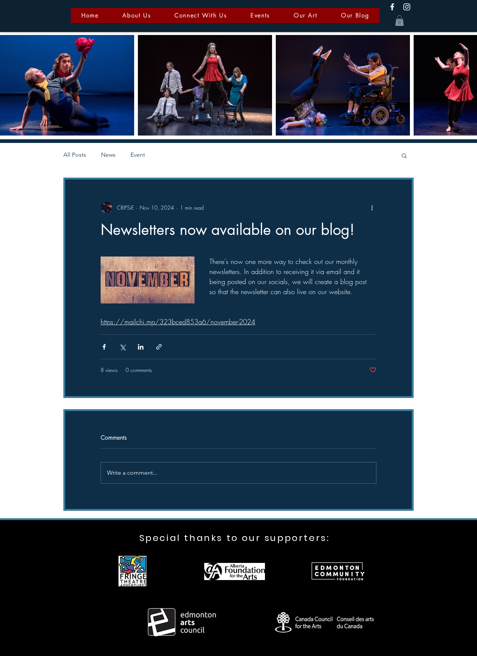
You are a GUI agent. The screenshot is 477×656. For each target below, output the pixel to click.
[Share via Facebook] (104, 346)
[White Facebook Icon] (392, 7)
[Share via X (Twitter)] (122, 346)
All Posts (74, 154)
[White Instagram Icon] (406, 7)
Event (137, 154)
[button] (399, 20)
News (108, 154)
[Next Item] (464, 85)
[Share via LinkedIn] (140, 346)
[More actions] (371, 207)
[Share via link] (158, 346)
